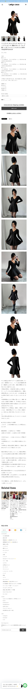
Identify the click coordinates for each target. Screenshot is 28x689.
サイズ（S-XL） (5, 93)
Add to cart (14, 108)
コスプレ (5, 562)
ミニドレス (5, 546)
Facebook (5, 617)
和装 (4, 575)
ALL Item (5, 594)
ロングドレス (6, 550)
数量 (2, 99)
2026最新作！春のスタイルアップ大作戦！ (12, 583)
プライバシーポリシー (7, 608)
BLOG (4, 600)
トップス (5, 552)
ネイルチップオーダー (8, 587)
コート (4, 577)
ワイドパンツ (6, 569)
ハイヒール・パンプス (8, 571)
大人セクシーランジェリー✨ (9, 558)
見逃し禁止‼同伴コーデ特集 (9, 589)
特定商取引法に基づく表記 (8, 610)
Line (4, 619)
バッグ (4, 573)
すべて (4, 530)
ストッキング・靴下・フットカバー (10, 585)
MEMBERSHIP (6, 604)
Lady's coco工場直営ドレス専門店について (12, 598)
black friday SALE (7, 591)
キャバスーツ (6, 579)
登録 (23, 629)
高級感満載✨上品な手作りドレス (10, 581)
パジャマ (5, 556)
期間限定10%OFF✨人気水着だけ (10, 542)
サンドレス (5, 567)
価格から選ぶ (6, 544)
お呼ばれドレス (6, 565)
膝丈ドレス (5, 548)
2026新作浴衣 (6, 535)
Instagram (5, 615)
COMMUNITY (6, 602)
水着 (4, 554)
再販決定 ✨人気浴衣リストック (10, 540)
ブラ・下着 (5, 560)
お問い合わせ (5, 606)
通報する (10, 118)
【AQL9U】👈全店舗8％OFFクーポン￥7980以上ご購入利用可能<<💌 (14, 2)
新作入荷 (5, 537)
